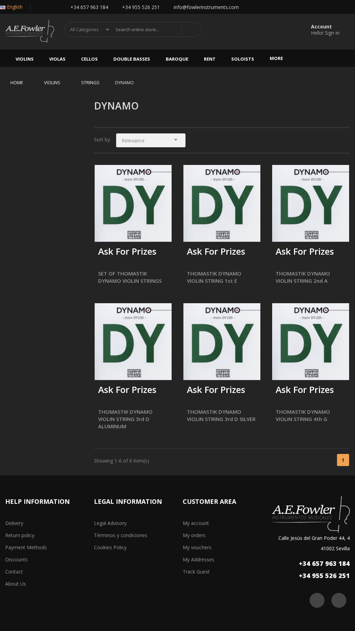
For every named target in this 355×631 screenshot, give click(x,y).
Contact (14, 571)
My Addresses (198, 559)
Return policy (19, 535)
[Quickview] (161, 175)
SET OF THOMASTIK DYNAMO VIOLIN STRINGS (130, 277)
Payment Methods (26, 547)
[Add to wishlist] (121, 232)
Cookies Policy (110, 547)
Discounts (16, 559)
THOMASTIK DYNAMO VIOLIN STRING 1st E (214, 277)
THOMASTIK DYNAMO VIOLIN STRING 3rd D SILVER (221, 415)
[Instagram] (52, 7)
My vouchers (197, 547)
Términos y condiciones (120, 535)
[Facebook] (38, 7)
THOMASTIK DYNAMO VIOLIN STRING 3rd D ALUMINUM (125, 419)
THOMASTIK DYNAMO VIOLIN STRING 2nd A (303, 277)
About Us (15, 583)
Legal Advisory (110, 523)
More (276, 58)
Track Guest (196, 571)
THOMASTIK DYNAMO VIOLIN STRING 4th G (303, 415)
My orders (194, 535)
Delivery (14, 523)
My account (196, 523)
